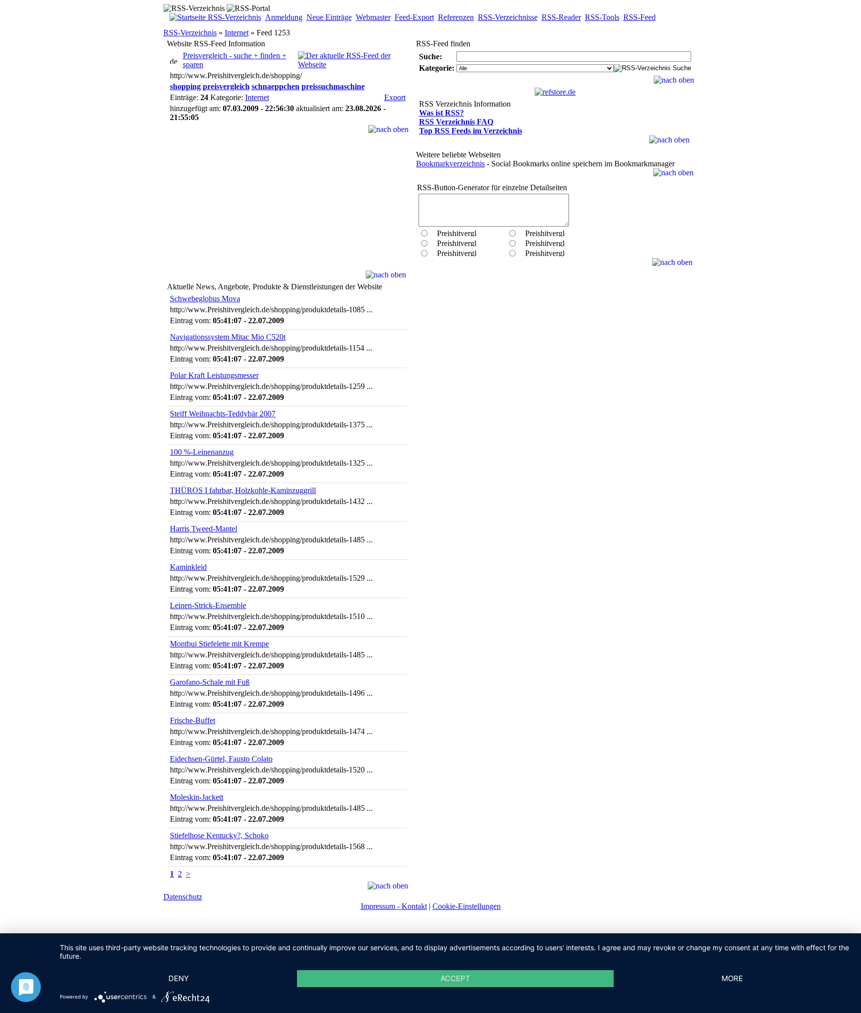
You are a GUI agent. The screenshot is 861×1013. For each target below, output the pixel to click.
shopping (185, 86)
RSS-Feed (639, 17)
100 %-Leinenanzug (202, 452)
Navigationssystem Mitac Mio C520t (228, 337)
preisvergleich (226, 86)
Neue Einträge (329, 17)
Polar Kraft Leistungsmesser (214, 375)
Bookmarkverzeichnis (450, 163)
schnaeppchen (275, 86)
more (732, 978)
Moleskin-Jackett (196, 797)
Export (395, 97)
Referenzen (456, 17)
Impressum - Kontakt (394, 906)
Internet (237, 32)
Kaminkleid (188, 567)
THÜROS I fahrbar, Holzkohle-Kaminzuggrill (243, 490)
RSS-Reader (561, 17)
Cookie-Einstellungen (466, 906)
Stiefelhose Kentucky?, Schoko (219, 835)
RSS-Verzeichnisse (508, 17)
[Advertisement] (287, 208)
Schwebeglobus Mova (205, 298)
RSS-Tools (602, 17)
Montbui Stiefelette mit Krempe (219, 643)
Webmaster (373, 17)
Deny (178, 978)
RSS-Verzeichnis (190, 32)
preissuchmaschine (333, 86)
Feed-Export (414, 17)
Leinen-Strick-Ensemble (208, 605)
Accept (455, 978)
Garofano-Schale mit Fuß (210, 682)
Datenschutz (182, 896)
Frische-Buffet (192, 720)
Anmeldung (283, 17)
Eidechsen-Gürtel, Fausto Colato (221, 759)
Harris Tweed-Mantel (203, 528)
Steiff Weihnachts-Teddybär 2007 (223, 413)
